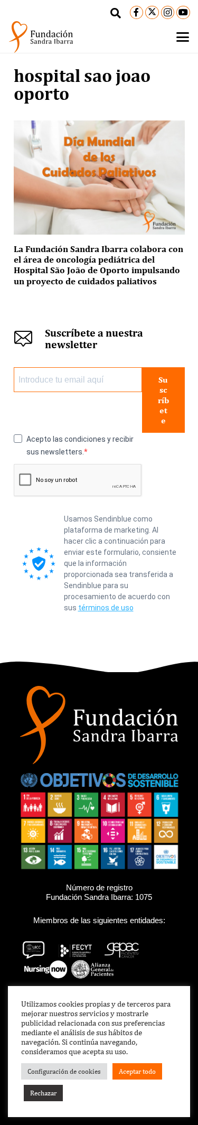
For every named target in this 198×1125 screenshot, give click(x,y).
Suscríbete (163, 400)
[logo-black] (41, 37)
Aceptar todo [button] (137, 1071)
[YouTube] (183, 13)
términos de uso (106, 607)
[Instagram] (168, 13)
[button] (115, 13)
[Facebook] (137, 13)
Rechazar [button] (43, 1093)
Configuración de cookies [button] (64, 1071)
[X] (152, 13)
